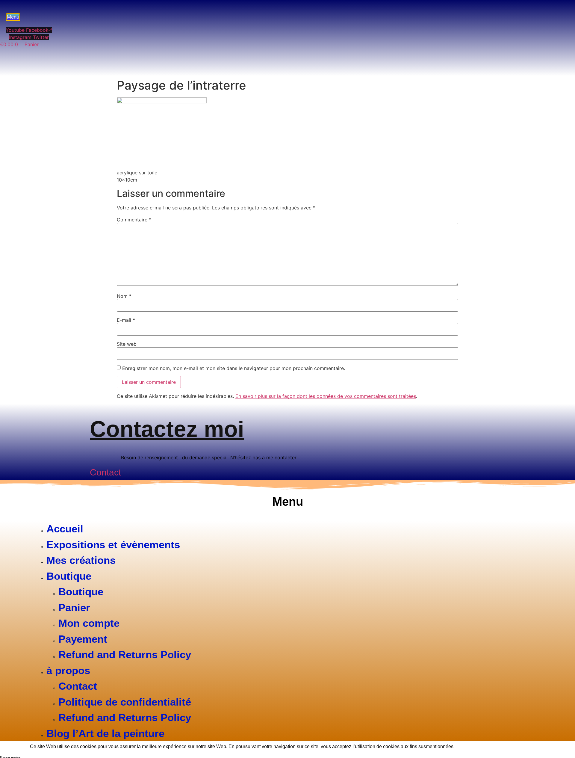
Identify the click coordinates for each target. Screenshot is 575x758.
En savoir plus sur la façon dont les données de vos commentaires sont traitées (325, 396)
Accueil (64, 528)
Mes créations (81, 560)
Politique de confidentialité (124, 702)
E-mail (126, 320)
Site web (127, 344)
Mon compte (88, 623)
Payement (82, 639)
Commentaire (134, 219)
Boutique (68, 576)
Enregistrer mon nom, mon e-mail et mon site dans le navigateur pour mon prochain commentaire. (233, 368)
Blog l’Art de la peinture (105, 733)
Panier (74, 607)
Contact (77, 686)
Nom (124, 296)
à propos (68, 670)
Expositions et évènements (113, 544)
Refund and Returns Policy (124, 654)
